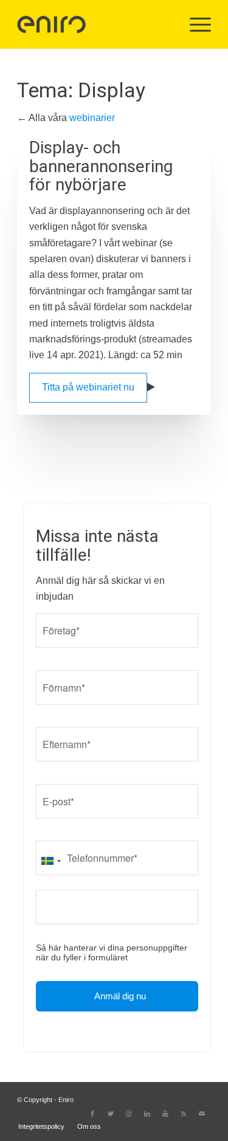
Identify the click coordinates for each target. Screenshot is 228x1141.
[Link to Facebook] (92, 1114)
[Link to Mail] (202, 1114)
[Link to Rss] (183, 1114)
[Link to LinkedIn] (147, 1114)
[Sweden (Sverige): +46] (50, 861)
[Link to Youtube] (165, 1114)
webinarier (92, 118)
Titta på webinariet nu (88, 387)
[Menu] (194, 24)
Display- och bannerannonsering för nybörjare (101, 166)
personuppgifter (156, 947)
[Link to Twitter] (111, 1114)
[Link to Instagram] (129, 1114)
